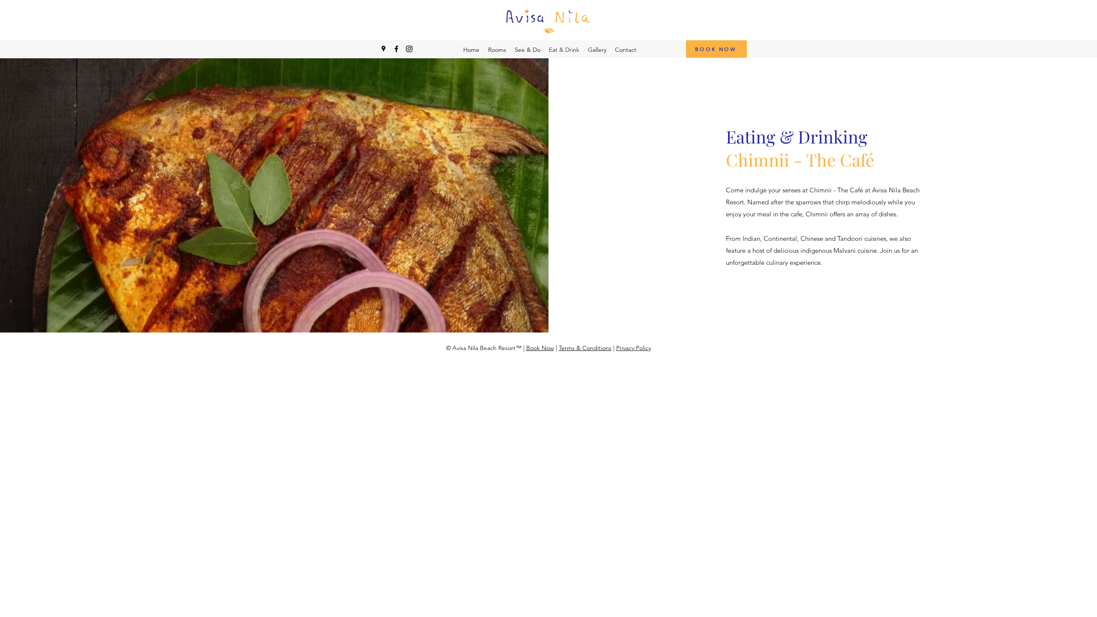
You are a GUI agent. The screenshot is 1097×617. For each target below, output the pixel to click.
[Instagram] (409, 49)
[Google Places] (383, 49)
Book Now (540, 348)
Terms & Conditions (585, 348)
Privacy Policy (633, 348)
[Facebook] (396, 49)
